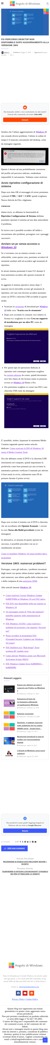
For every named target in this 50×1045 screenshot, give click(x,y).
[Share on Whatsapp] (30, 842)
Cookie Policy (31, 999)
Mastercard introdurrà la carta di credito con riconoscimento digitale (30, 740)
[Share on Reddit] (28, 842)
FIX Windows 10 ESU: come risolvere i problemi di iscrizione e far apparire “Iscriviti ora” (26, 627)
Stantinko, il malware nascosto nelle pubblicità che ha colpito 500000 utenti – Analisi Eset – (30, 726)
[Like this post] (17, 842)
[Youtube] (25, 993)
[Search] (47, 4)
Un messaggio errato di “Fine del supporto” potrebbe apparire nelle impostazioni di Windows (25, 615)
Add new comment (16, 848)
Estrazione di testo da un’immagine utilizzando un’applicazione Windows (27, 702)
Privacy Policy (18, 999)
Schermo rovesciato (25, 714)
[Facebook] (18, 993)
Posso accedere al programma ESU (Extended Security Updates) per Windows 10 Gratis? (24, 639)
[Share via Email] (35, 842)
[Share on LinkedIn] (25, 842)
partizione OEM (30, 581)
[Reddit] (31, 993)
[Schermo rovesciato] (9, 715)
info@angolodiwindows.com (29, 987)
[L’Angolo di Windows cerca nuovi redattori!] (9, 753)
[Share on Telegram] (33, 842)
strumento (19, 306)
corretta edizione (13, 375)
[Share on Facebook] (20, 842)
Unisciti (25, 120)
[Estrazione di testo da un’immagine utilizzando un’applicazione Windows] (9, 703)
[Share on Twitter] (22, 842)
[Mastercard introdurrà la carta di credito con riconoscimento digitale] (9, 740)
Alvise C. (7, 52)
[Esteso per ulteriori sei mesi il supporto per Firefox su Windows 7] (9, 689)
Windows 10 (41, 132)
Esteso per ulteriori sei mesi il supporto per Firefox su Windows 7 (31, 688)
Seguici (25, 831)
